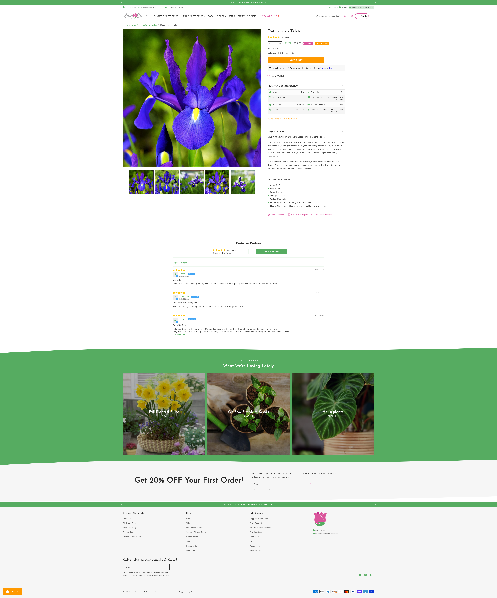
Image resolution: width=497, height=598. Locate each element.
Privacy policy (160, 592)
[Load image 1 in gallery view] (141, 182)
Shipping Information (259, 519)
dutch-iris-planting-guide (282, 118)
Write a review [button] (271, 251)
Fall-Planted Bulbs (164, 412)
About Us (127, 519)
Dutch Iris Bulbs (150, 25)
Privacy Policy (255, 546)
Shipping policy (184, 592)
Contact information (198, 592)
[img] (179, 270)
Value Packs (191, 523)
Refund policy (149, 592)
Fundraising (128, 532)
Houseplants (333, 412)
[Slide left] (126, 182)
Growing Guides (256, 532)
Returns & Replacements (260, 528)
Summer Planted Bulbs (196, 532)
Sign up (322, 68)
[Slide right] (258, 182)
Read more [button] (180, 334)
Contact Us (254, 537)
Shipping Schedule (325, 214)
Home (125, 25)
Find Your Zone (129, 523)
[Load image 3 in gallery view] (192, 182)
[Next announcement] (375, 2)
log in (332, 68)
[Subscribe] (310, 484)
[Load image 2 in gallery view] (167, 182)
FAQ (251, 541)
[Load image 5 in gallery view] (243, 182)
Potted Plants (192, 537)
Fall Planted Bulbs (194, 528)
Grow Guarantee (277, 214)
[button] (167, 16)
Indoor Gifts (191, 546)
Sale (188, 519)
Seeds (188, 541)
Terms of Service (257, 550)
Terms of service (172, 592)
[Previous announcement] (121, 2)
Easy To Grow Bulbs (136, 592)
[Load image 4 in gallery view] (217, 182)
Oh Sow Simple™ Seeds (248, 412)
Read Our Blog (129, 528)
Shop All (135, 25)
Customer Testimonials (132, 537)
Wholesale (190, 550)
